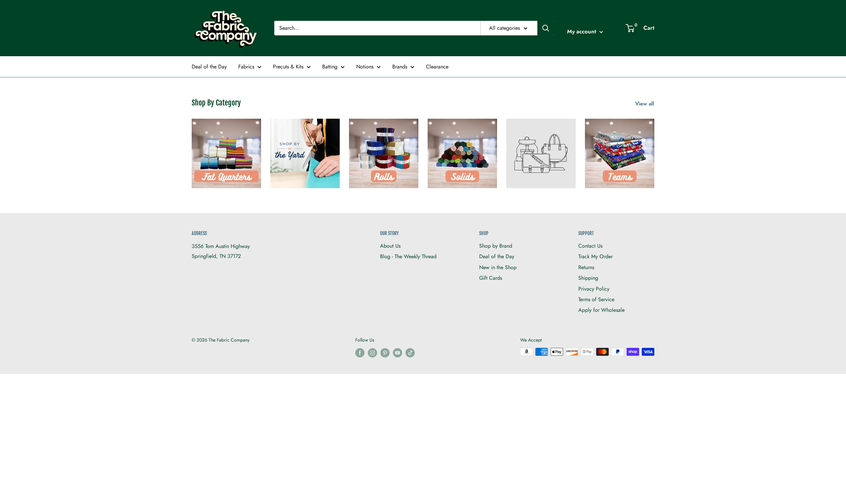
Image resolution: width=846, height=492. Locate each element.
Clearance (437, 66)
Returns (586, 267)
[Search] (545, 28)
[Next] (654, 149)
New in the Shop (498, 267)
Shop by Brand (495, 246)
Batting (329, 66)
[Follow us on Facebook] (360, 352)
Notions (364, 66)
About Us (390, 246)
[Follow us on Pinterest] (385, 352)
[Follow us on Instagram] (372, 352)
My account (582, 31)
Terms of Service (596, 299)
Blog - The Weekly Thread (408, 256)
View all (645, 103)
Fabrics (246, 66)
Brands (399, 66)
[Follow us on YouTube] (397, 352)
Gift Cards (490, 278)
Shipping (588, 278)
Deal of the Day (209, 66)
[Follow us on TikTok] (410, 352)
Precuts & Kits (288, 66)
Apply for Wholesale (601, 310)
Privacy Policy (593, 289)
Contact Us (590, 246)
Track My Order (595, 256)
